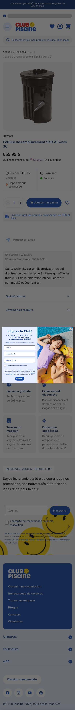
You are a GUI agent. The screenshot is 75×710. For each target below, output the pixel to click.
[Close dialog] (70, 329)
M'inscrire (19, 379)
